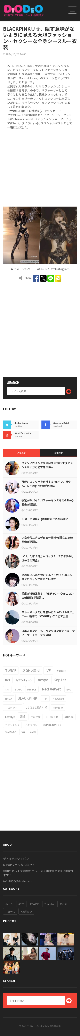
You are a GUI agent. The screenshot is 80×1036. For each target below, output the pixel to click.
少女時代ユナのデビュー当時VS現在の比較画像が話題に (47, 540)
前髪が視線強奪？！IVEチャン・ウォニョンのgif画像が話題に (48, 596)
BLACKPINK (27, 698)
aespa (43, 679)
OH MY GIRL (52, 717)
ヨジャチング (12, 725)
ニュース (10, 911)
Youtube (49, 904)
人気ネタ (21, 452)
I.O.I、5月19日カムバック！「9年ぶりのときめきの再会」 (48, 558)
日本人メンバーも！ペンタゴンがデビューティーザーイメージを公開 (48, 633)
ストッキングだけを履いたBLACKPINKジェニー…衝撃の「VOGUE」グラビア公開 (48, 614)
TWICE (10, 670)
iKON (33, 732)
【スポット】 (12, 707)
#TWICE (34, 904)
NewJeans (58, 698)
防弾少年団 (31, 670)
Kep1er (60, 679)
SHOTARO (10, 732)
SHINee (68, 717)
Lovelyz (10, 717)
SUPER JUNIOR (52, 725)
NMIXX (8, 698)
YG (23, 732)
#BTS (21, 904)
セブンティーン (24, 680)
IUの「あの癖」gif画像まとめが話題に (45, 519)
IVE (48, 670)
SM (22, 716)
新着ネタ (59, 452)
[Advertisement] (40, 167)
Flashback (26, 911)
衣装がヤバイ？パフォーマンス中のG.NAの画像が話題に (48, 502)
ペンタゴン (31, 725)
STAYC (18, 689)
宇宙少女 (35, 717)
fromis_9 (58, 707)
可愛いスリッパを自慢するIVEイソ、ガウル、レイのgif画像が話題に (46, 484)
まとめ (63, 904)
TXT (7, 689)
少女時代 (61, 671)
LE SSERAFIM (36, 707)
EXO (68, 689)
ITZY (45, 698)
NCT (7, 680)
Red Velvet (51, 688)
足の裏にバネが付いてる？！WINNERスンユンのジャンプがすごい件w (47, 577)
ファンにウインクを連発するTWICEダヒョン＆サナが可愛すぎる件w (47, 465)
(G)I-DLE (32, 689)
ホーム (9, 904)
